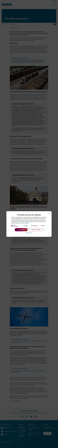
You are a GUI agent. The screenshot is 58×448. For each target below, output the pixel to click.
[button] (29, 232)
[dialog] (29, 224)
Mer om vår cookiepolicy (24, 223)
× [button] (48, 212)
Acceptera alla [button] (21, 229)
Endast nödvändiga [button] (36, 229)
